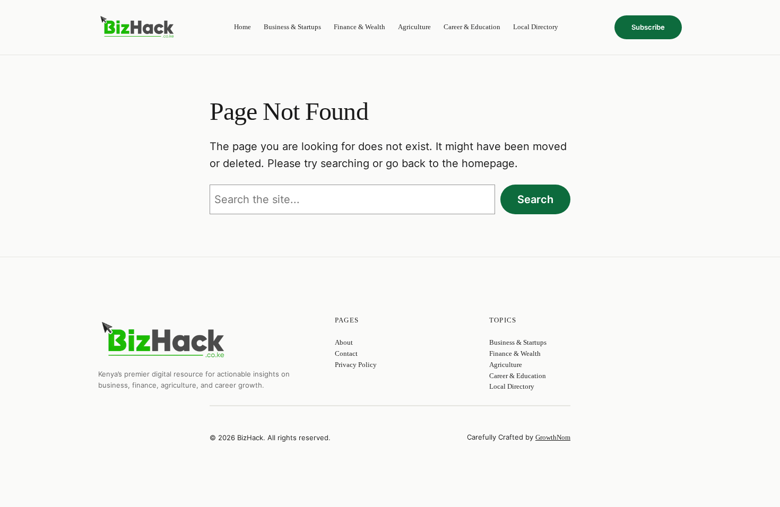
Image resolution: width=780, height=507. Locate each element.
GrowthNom (552, 437)
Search (535, 199)
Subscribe (648, 27)
